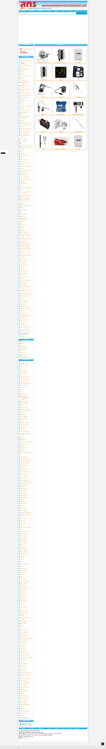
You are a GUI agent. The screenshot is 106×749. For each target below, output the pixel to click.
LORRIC (22, 557)
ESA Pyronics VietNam (25, 473)
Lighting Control (24, 183)
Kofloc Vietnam (24, 538)
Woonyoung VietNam (25, 711)
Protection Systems (25, 250)
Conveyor (23, 101)
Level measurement (25, 176)
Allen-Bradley (23, 370)
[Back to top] (102, 743)
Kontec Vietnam (24, 542)
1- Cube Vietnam (24, 361)
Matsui (22, 566)
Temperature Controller (25, 308)
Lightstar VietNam (24, 553)
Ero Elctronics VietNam (25, 471)
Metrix (22, 576)
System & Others (24, 302)
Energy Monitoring (24, 122)
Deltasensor (23, 450)
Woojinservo (23, 708)
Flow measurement (24, 131)
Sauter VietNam (24, 630)
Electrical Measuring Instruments (25, 117)
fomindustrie (23, 486)
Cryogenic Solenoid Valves (26, 106)
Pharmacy (23, 352)
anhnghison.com (26, 737)
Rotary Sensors (24, 260)
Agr (21, 366)
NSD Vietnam (23, 598)
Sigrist (22, 661)
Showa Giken (23, 650)
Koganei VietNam (24, 540)
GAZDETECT (23, 490)
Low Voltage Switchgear (26, 195)
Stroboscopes (23, 284)
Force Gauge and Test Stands (25, 136)
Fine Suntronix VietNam (26, 480)
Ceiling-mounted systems (26, 75)
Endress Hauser (24, 469)
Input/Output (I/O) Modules (26, 166)
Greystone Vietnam (25, 497)
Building (22, 343)
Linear (22, 185)
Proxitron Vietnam (24, 613)
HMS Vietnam (23, 508)
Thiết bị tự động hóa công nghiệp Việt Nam (26, 316)
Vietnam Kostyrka (24, 698)
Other (22, 222)
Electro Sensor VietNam (26, 460)
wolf (21, 706)
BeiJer (22, 405)
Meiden (22, 572)
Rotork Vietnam (24, 623)
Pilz (21, 604)
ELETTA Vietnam (24, 465)
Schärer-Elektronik (24, 632)
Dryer (22, 114)
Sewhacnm (23, 648)
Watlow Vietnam (24, 700)
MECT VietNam (24, 570)
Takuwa (22, 676)
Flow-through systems (25, 133)
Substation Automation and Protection (26, 287)
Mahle (22, 559)
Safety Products (24, 265)
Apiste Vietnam (24, 374)
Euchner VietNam (24, 475)
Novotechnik (23, 596)
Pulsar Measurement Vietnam (25, 618)
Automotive (23, 341)
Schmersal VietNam (25, 634)
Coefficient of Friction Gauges (25, 86)
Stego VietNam (24, 668)
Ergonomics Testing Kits (26, 124)
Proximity (23, 252)
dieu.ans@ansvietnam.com (27, 49)
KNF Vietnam (23, 536)
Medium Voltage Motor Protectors (25, 200)
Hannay (22, 499)
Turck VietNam (24, 685)
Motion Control (24, 209)
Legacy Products (24, 174)
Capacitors (23, 73)
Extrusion (23, 126)
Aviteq (22, 387)
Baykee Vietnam (24, 401)
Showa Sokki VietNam (25, 652)
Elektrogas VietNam (25, 462)
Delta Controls (23, 447)
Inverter (22, 168)
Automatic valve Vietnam (26, 383)
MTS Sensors (23, 585)
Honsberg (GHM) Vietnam (26, 512)
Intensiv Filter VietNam (25, 527)
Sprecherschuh (24, 665)
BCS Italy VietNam (24, 403)
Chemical (22, 345)
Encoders (23, 120)
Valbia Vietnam (24, 691)
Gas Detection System (25, 145)
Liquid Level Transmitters (26, 187)
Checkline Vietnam (24, 431)
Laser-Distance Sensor (25, 172)
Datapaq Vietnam (24, 443)
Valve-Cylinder (24, 325)
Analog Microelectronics (26, 65)
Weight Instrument (24, 333)
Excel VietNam (24, 478)
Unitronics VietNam (25, 687)
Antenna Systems (24, 69)
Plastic (22, 228)
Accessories (23, 58)
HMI (21, 157)
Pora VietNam (23, 607)
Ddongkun (23, 445)
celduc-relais (23, 78)
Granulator (23, 153)
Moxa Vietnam (24, 583)
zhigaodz (22, 336)
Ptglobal (22, 615)
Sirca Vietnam (23, 663)
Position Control (24, 230)
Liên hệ (77, 10)
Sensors (22, 267)
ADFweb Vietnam (24, 364)
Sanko (22, 627)
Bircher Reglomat (24, 418)
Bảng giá (57, 10)
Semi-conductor (24, 354)
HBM (22, 506)
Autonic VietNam (24, 385)
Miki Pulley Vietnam (25, 581)
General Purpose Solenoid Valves (26, 148)
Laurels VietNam (24, 549)
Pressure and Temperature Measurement (26, 239)
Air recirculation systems (26, 60)
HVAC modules (24, 159)
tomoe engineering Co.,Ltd (26, 678)
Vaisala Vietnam (24, 689)
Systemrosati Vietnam (25, 674)
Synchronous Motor (25, 300)
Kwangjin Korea (24, 546)
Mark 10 (22, 561)
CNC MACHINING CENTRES (24, 83)
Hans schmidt (23, 501)
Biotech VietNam (24, 416)
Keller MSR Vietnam (25, 531)
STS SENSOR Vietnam (25, 672)
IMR (21, 525)
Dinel (22, 454)
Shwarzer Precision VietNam (27, 657)
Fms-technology (24, 484)
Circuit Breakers (24, 80)
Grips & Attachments (25, 155)
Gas (21, 143)
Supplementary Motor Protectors (25, 291)
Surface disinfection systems (27, 293)
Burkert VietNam (24, 425)
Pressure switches (24, 242)
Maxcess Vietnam (24, 568)
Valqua (22, 693)
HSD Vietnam (23, 518)
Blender (22, 71)
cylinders (22, 108)
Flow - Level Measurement (26, 128)
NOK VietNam (23, 592)
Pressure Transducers (25, 244)
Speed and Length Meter (26, 280)
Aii (21, 368)
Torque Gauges (24, 318)
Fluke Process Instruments (26, 482)
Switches (22, 298)
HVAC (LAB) (23, 350)
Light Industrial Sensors (25, 179)
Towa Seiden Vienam (25, 683)
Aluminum (23, 63)
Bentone (22, 412)
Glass (22, 151)
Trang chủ (23, 10)
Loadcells (23, 189)
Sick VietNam (23, 659)
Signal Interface (24, 275)
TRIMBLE (23, 323)
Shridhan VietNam (24, 655)
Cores (22, 103)
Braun (22, 420)
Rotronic (22, 625)
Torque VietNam (24, 680)
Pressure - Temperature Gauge (25, 235)
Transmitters (23, 321)
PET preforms (23, 224)
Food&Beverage (24, 347)
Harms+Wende (24, 503)
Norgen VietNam (24, 594)
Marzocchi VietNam (25, 564)
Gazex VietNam (24, 493)
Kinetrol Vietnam (24, 533)
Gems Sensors (24, 495)
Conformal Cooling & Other (26, 95)
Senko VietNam (24, 644)
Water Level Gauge (25, 331)
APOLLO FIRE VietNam (26, 376)
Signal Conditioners (25, 273)
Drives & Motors (24, 112)
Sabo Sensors (23, 263)
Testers (22, 311)
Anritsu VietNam (24, 372)
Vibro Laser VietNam (25, 695)
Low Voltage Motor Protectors (24, 192)
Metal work (23, 574)
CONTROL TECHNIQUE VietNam (26, 434)
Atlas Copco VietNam (25, 379)
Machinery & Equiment (25, 197)
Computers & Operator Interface (25, 90)
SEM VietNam (24, 642)
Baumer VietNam (24, 394)
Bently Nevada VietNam (26, 409)
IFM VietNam (23, 521)
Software (22, 278)
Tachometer (23, 304)
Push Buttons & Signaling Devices (26, 256)
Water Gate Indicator (25, 329)
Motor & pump (23, 214)
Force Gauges (23, 138)
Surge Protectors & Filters (26, 295)
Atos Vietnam (23, 381)
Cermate (22, 429)
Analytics (22, 67)
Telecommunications (25, 306)
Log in (18, 747)
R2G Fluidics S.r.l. (24, 621)
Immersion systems (25, 161)
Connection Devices (25, 97)
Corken (22, 437)
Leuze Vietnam (24, 551)
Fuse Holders (23, 141)
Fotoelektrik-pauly (24, 488)
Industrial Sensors (24, 164)
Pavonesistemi (24, 602)
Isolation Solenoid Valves (26, 170)
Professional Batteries (25, 246)
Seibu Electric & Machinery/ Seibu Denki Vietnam (26, 639)
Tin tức (70, 10)
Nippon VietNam (24, 587)
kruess (22, 544)
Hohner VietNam (24, 510)
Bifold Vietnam (24, 414)
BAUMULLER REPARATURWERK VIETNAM (25, 398)
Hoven (22, 516)
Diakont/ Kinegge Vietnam (26, 452)
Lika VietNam (23, 555)
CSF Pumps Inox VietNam (26, 441)
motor (22, 212)
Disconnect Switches (25, 110)
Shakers (22, 269)
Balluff (22, 389)
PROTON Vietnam (24, 611)
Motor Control (23, 216)
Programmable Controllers (26, 248)
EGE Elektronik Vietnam (26, 458)
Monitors (22, 207)
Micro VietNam (24, 579)
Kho (63, 10)
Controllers (23, 99)
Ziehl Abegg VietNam (25, 717)
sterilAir (22, 670)
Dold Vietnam (23, 456)
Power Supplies (24, 232)
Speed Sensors (24, 282)
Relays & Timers (24, 258)
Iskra (22, 529)
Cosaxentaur (23, 439)
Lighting (22, 181)
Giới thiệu (31, 10)
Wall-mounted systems (25, 327)
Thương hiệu (40, 10)
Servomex (23, 646)
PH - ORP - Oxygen (25, 226)
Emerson (22, 467)
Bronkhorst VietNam (25, 422)
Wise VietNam (24, 702)
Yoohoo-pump (23, 713)
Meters (22, 203)
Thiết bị (49, 10)
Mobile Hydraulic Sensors (26, 205)
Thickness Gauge (24, 313)
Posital (22, 609)
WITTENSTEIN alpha (25, 704)
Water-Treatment (24, 356)
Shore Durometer (24, 271)
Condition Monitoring (25, 93)
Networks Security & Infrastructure (25, 219)
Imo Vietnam (23, 523)
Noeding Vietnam (24, 589)
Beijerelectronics (24, 407)
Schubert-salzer (24, 636)
